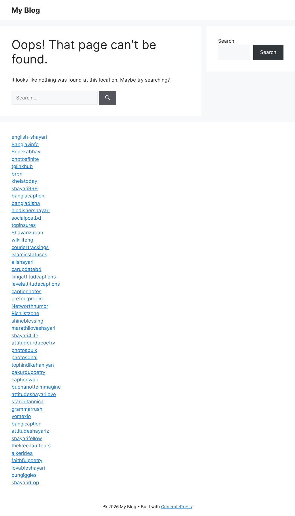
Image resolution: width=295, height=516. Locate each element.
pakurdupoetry (28, 372)
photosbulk (24, 350)
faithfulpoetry (27, 460)
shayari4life (25, 335)
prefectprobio (27, 299)
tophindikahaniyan (33, 365)
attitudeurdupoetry (33, 343)
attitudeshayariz (30, 431)
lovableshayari (28, 468)
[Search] (107, 98)
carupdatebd (26, 269)
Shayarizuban (27, 233)
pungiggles (24, 475)
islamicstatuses (29, 254)
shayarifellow (27, 438)
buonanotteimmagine (36, 387)
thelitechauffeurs (31, 446)
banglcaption (26, 424)
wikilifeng (22, 240)
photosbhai (24, 357)
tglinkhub (22, 166)
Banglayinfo (25, 144)
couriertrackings (30, 247)
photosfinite (25, 159)
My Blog (26, 10)
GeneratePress (176, 506)
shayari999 (25, 188)
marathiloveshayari (33, 328)
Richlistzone (25, 313)
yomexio (21, 416)
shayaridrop (25, 482)
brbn (17, 174)
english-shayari (29, 137)
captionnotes (26, 291)
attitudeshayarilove (34, 394)
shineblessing (27, 321)
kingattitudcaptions (34, 277)
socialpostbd (26, 218)
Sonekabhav (26, 152)
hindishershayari (31, 210)
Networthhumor (30, 306)
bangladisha (26, 203)
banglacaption (28, 196)
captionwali (25, 380)
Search (226, 41)
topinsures (24, 225)
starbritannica (28, 401)
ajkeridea (22, 453)
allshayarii (23, 262)
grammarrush (27, 409)
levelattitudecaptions (36, 284)
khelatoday (24, 181)
